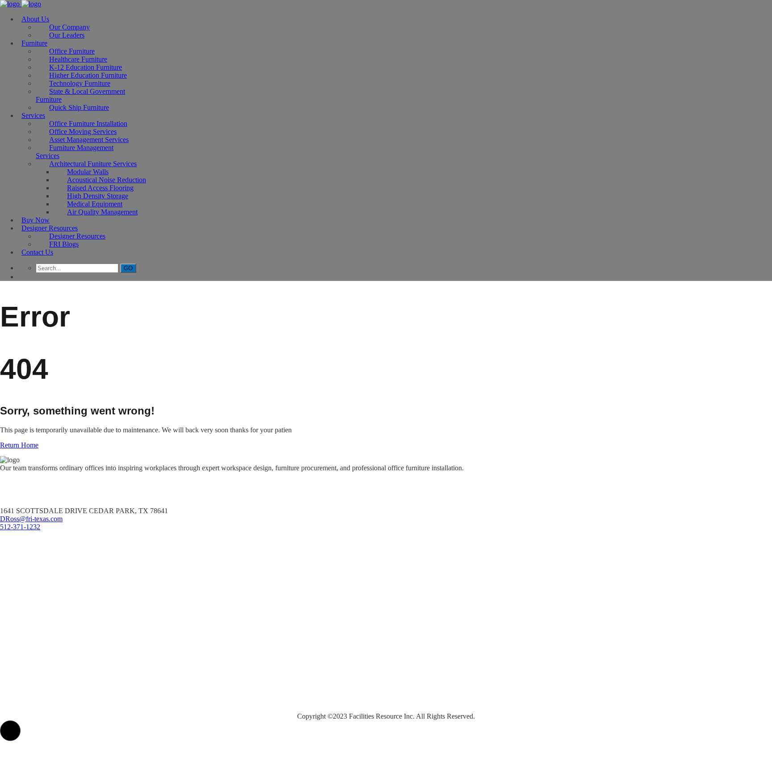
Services (33, 115)
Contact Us (37, 252)
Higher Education (29, 608)
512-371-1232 (20, 527)
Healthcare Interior (33, 573)
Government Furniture (38, 643)
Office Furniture (27, 556)
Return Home (19, 445)
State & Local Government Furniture (80, 95)
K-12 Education (26, 590)
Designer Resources (49, 228)
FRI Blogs (64, 244)
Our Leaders (66, 35)
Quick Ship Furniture (79, 107)
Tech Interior (22, 625)
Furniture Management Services (74, 151)
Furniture (34, 43)
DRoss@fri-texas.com (31, 519)
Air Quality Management (102, 212)
